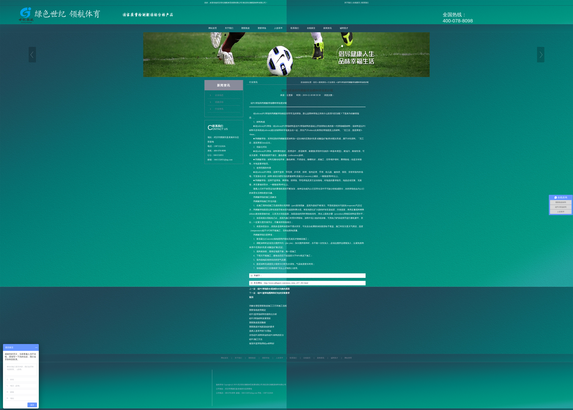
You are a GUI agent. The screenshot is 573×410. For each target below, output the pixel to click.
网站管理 (348, 358)
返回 (251, 297)
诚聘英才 (344, 28)
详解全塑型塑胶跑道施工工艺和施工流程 (268, 306)
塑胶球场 (262, 28)
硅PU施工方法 (255, 339)
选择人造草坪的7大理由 (260, 331)
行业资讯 (331, 82)
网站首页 (212, 28)
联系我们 (365, 3)
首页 (315, 82)
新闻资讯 (327, 28)
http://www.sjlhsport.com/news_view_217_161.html (286, 283)
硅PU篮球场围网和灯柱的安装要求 (274, 293)
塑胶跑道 (245, 28)
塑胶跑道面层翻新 (257, 322)
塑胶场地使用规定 (257, 310)
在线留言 (356, 3)
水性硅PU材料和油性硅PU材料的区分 (266, 335)
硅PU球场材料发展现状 (260, 318)
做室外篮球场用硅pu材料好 (261, 343)
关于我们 (348, 3)
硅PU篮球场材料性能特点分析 (263, 314)
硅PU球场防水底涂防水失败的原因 (274, 289)
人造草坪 (278, 28)
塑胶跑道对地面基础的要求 (261, 327)
